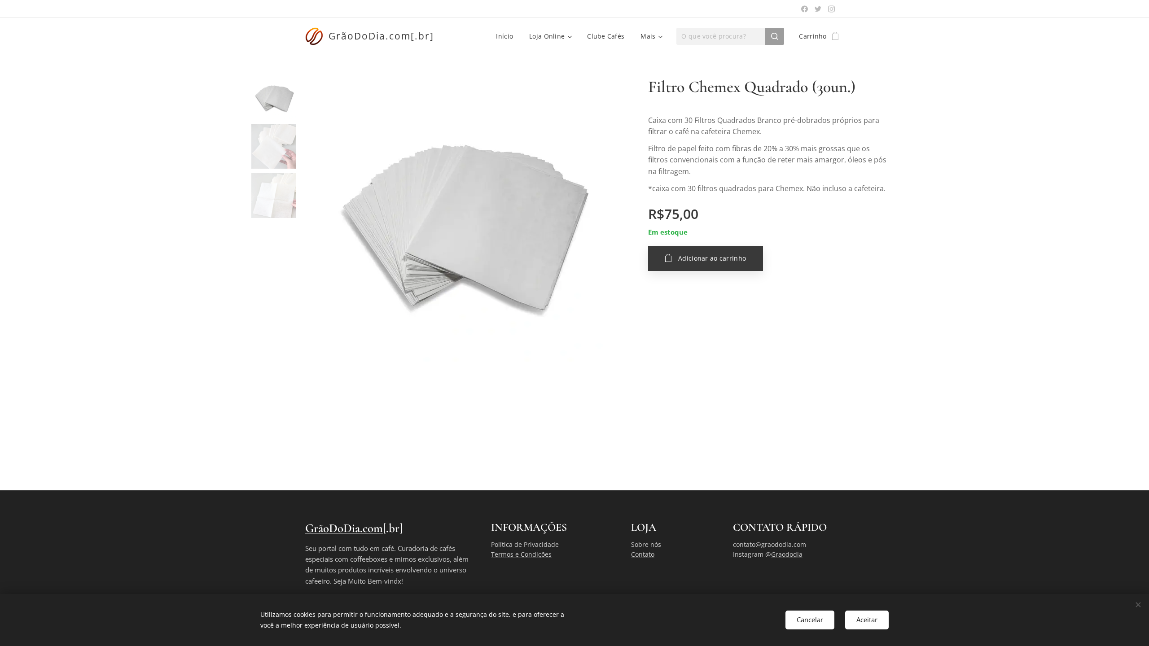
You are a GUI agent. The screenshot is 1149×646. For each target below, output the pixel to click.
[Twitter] (818, 9)
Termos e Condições (521, 554)
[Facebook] (804, 9)
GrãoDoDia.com (344, 528)
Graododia (787, 554)
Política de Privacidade (525, 544)
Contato (642, 554)
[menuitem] (504, 36)
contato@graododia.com (769, 544)
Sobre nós (646, 544)
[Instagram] (831, 9)
